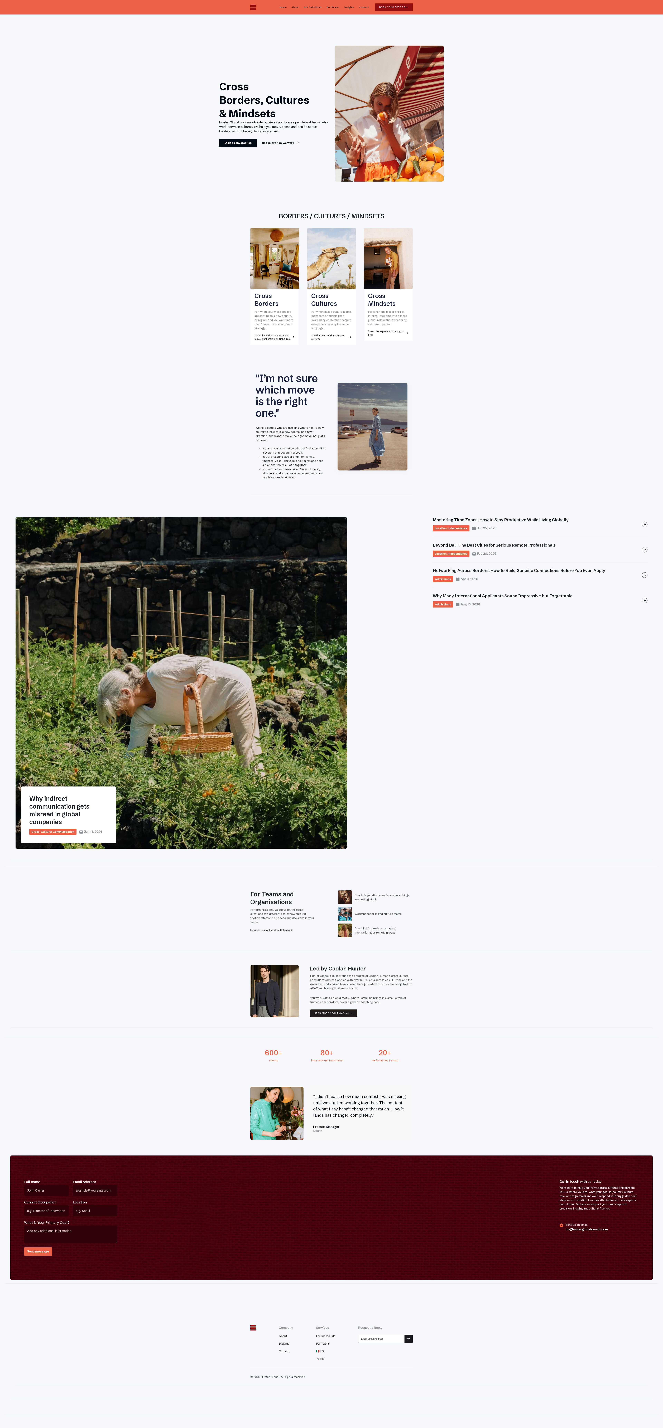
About (295, 7)
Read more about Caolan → (334, 1013)
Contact (364, 7)
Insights (349, 7)
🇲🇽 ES (320, 1351)
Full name (32, 1182)
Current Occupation (40, 1202)
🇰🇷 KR (320, 1359)
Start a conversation (238, 142)
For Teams (333, 7)
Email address (84, 1182)
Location (80, 1202)
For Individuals (313, 7)
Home (283, 7)
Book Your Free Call (393, 7)
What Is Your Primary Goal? (46, 1222)
